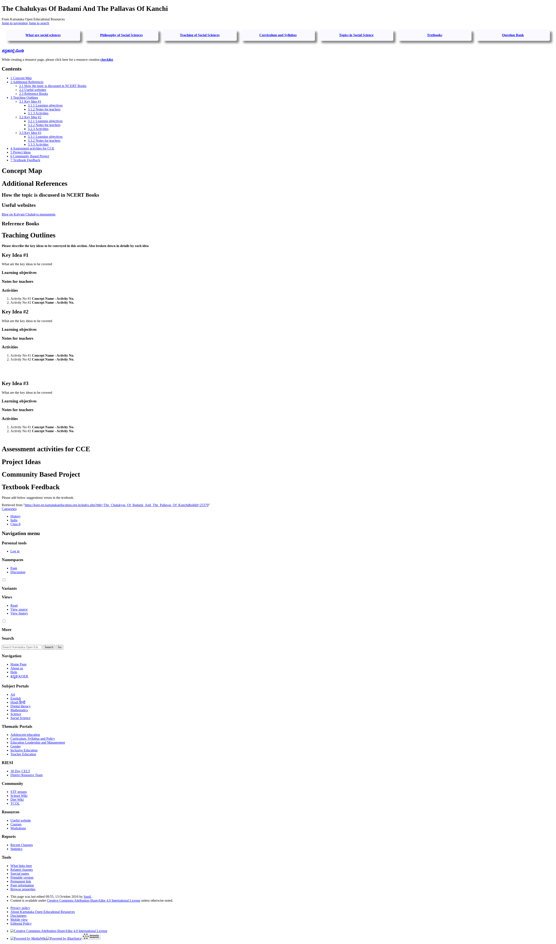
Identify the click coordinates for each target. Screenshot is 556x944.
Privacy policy (20, 908)
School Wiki (18, 795)
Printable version (21, 877)
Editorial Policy (21, 923)
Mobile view (19, 919)
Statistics (16, 849)
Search (8, 638)
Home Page (18, 664)
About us (16, 668)
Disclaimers (18, 916)
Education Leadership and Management (37, 742)
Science (15, 714)
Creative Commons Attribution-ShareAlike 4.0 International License (93, 900)
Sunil (88, 896)
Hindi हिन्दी (17, 702)
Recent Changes (21, 845)
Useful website (20, 820)
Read (14, 605)
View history (19, 613)
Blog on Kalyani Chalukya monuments (28, 214)
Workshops (18, 828)
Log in (15, 551)
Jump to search (39, 23)
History (15, 516)
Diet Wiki (17, 799)
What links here (21, 866)
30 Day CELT (20, 771)
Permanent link (20, 881)
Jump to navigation (15, 23)
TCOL (15, 803)
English (15, 698)
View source (19, 609)
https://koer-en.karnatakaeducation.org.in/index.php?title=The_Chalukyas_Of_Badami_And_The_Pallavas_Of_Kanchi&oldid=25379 (116, 505)
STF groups (18, 792)
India (13, 520)
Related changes (21, 870)
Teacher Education (23, 754)
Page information (22, 885)
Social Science (20, 718)
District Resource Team (26, 775)
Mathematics (19, 710)
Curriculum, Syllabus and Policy (32, 738)
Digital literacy (20, 706)
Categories (9, 509)
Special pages (19, 873)
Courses (16, 824)
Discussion (17, 572)
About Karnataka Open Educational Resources (42, 912)
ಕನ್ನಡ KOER (19, 676)
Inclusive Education (24, 750)
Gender (15, 746)
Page (13, 568)
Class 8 (15, 524)
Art (12, 694)
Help (13, 672)
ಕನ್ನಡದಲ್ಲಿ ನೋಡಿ (13, 51)
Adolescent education (25, 734)
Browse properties (22, 889)
